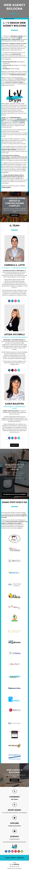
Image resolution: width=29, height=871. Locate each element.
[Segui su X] (12, 370)
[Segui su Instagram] (15, 300)
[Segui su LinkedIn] (12, 300)
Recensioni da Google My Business (14, 494)
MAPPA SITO (20, 857)
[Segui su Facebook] (9, 300)
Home (1, 18)
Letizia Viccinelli (16, 39)
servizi (3, 117)
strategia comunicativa (18, 120)
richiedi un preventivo (14, 826)
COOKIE (7, 857)
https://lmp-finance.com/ (14, 488)
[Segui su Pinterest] (15, 851)
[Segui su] (18, 300)
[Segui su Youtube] (18, 851)
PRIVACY (13, 857)
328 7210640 (14, 799)
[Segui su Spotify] (21, 851)
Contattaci (14, 215)
